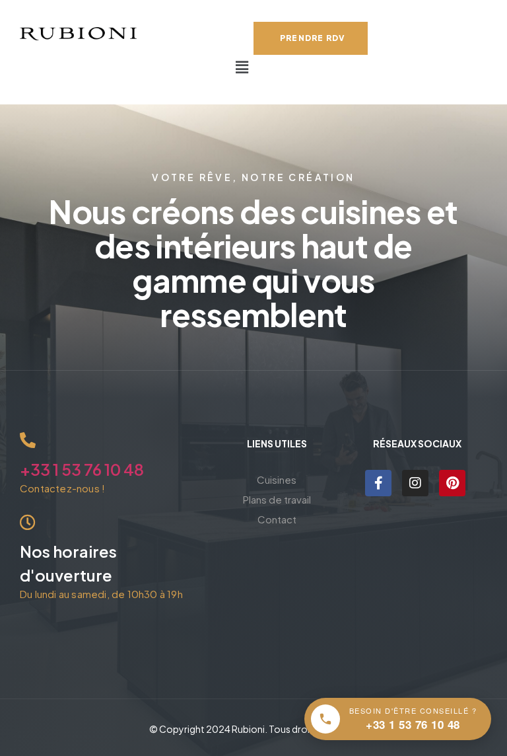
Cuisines (276, 479)
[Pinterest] (452, 483)
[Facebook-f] (378, 483)
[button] (242, 67)
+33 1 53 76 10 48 (82, 469)
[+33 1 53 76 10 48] (28, 440)
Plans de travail (277, 499)
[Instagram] (415, 483)
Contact (276, 519)
